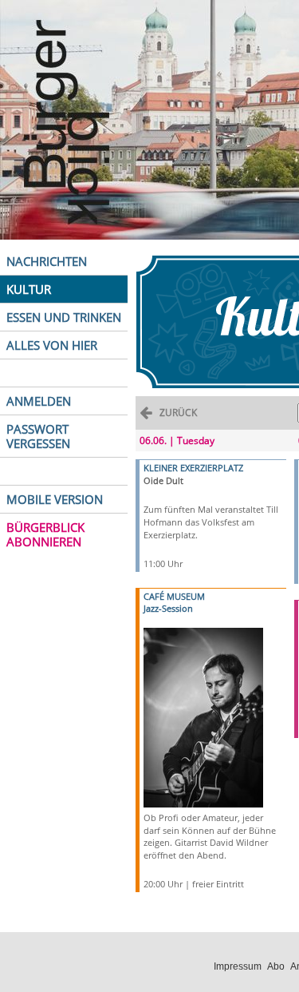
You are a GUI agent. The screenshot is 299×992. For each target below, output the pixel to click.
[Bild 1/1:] (203, 716)
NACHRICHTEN (46, 261)
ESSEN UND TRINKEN (63, 317)
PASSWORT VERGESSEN (38, 436)
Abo (276, 966)
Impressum (238, 966)
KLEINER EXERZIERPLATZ (193, 468)
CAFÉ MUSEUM (174, 596)
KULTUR (28, 289)
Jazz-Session (168, 608)
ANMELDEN (38, 401)
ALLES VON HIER (51, 345)
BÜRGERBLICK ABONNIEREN (45, 534)
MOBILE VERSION (54, 499)
